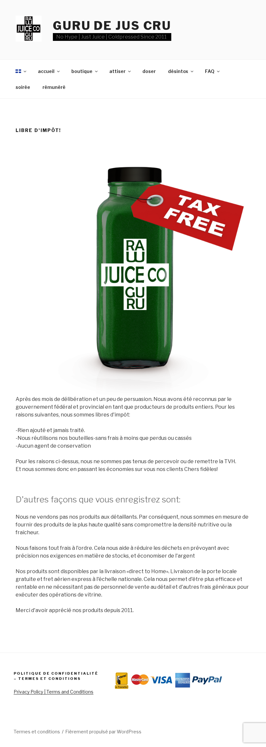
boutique (81, 71)
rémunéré (54, 87)
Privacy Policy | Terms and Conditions (53, 691)
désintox (178, 71)
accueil (46, 71)
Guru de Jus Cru (112, 25)
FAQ (209, 71)
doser (149, 71)
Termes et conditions (37, 731)
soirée (23, 87)
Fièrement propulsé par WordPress (103, 731)
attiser (117, 71)
